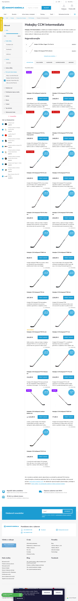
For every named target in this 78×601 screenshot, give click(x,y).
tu (33, 595)
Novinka (8, 49)
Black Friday (9, 47)
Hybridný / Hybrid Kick (12, 80)
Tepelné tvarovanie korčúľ (8, 578)
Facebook (43, 530)
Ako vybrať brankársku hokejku (34, 567)
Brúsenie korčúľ (5, 561)
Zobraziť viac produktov (50, 56)
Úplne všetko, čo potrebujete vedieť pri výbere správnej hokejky (48, 484)
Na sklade (9, 44)
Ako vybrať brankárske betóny (34, 569)
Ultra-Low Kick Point (11, 83)
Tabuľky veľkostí (55, 547)
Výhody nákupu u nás (56, 545)
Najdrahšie (49, 62)
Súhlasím (58, 592)
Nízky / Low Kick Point (12, 75)
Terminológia (54, 552)
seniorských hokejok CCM (36, 481)
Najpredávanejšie (60, 62)
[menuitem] (6, 14)
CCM (8, 63)
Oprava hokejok (5, 568)
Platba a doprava (31, 547)
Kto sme (29, 550)
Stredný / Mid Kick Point (12, 78)
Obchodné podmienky (32, 543)
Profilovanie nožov (6, 574)
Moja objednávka (6, 2)
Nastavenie (20, 598)
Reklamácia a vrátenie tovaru (33, 545)
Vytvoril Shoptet (72, 598)
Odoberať (67, 511)
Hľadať (46, 8)
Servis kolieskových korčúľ (8, 576)
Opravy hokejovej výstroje (8, 570)
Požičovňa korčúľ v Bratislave (9, 572)
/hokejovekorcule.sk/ (63, 530)
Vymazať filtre (13, 116)
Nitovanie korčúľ (6, 566)
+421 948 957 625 (27, 530)
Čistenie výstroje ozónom (8, 564)
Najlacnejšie (39, 62)
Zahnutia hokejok (55, 550)
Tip (7, 52)
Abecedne (71, 62)
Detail (43, 99)
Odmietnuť (47, 592)
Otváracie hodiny (31, 554)
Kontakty (29, 552)
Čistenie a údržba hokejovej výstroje (35, 565)
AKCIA (8, 54)
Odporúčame (30, 62)
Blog (52, 543)
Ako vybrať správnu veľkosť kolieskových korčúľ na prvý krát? (36, 562)
